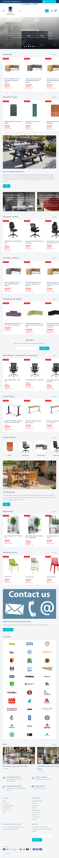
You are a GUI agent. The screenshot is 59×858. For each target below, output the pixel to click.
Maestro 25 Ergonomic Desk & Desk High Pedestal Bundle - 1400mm (12, 80)
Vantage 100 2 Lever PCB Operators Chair (13, 241)
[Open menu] (3, 10)
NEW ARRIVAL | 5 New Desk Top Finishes (15, 766)
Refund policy (35, 805)
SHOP (6, 186)
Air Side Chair (7, 576)
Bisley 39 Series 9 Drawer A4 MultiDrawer (33, 122)
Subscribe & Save (50, 1)
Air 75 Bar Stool (30, 577)
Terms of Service (36, 812)
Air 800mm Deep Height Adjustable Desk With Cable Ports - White (13, 421)
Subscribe (44, 348)
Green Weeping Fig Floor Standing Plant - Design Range (34, 536)
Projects (34, 808)
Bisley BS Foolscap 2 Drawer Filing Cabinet (13, 122)
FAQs (4, 812)
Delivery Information (37, 801)
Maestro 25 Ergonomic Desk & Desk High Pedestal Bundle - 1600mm (33, 80)
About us (34, 819)
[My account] (52, 11)
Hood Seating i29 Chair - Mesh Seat (35, 380)
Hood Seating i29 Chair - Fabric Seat (12, 380)
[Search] (47, 10)
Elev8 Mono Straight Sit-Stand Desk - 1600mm (33, 421)
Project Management (8, 805)
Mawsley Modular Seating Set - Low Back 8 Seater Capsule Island (13, 324)
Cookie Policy (35, 814)
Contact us (8, 629)
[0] (55, 11)
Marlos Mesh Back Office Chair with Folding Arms (35, 242)
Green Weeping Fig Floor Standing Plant (13, 536)
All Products (6, 803)
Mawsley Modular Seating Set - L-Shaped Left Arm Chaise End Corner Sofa (35, 325)
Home (4, 801)
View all (54, 54)
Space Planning (7, 808)
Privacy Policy (35, 817)
